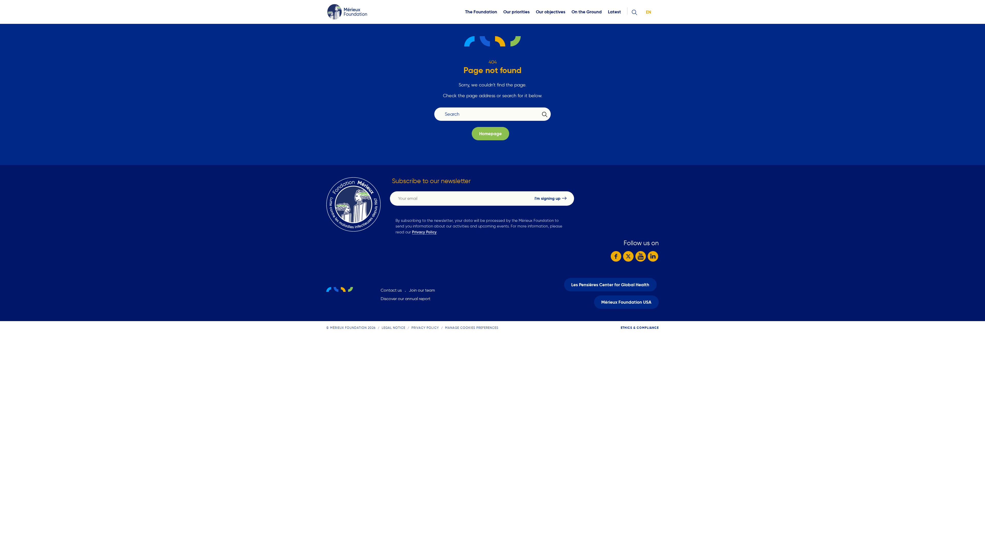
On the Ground (587, 12)
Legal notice (393, 328)
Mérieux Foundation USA (626, 302)
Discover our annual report (405, 298)
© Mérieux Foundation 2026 (351, 328)
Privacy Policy (424, 232)
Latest (614, 12)
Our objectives (550, 12)
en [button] (648, 12)
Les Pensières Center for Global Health (610, 285)
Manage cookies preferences (471, 328)
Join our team (422, 290)
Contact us (391, 290)
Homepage (490, 133)
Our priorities (516, 12)
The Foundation (481, 12)
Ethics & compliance (640, 328)
